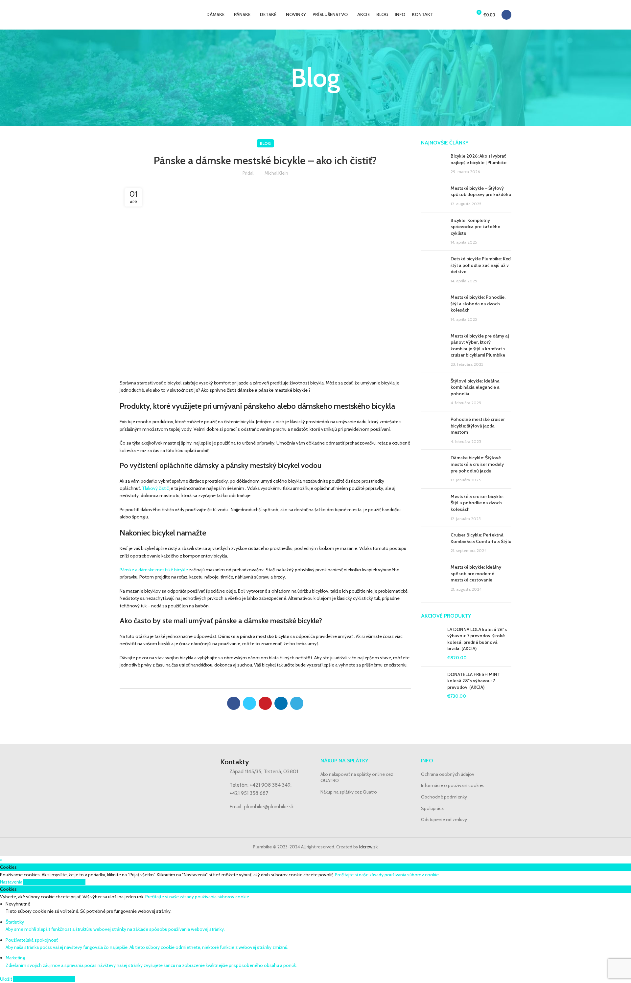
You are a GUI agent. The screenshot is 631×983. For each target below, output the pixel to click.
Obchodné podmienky (444, 797)
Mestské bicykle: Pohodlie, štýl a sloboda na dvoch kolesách (478, 303)
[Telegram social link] (296, 703)
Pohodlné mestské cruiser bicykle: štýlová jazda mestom (478, 425)
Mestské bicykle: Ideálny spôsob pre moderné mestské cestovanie (476, 573)
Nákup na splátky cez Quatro (348, 792)
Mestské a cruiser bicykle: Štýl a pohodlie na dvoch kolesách (477, 502)
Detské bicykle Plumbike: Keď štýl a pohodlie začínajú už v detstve (481, 265)
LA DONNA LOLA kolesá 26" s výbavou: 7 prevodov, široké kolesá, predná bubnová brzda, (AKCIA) (477, 639)
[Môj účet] (453, 14)
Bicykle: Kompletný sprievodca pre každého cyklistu (476, 226)
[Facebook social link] (506, 15)
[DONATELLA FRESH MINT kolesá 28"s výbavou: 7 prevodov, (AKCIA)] (431, 685)
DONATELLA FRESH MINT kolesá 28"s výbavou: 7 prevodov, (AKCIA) (473, 680)
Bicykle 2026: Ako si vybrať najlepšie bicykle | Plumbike (478, 159)
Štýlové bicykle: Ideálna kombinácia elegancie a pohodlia (475, 387)
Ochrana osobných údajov (447, 774)
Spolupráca (432, 808)
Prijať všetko (73, 882)
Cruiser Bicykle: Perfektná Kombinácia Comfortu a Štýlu (481, 538)
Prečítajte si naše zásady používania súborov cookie (387, 875)
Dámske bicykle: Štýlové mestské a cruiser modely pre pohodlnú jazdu (477, 464)
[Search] (464, 14)
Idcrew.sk (368, 847)
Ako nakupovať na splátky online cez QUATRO (356, 777)
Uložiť (6, 979)
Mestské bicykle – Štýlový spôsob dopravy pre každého (481, 191)
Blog (265, 143)
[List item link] (265, 789)
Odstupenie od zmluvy (444, 819)
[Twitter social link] (249, 703)
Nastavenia (11, 882)
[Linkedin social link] (281, 703)
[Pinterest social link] (265, 703)
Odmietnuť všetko (42, 882)
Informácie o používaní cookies (452, 785)
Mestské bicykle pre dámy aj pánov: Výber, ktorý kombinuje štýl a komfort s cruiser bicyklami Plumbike (480, 345)
